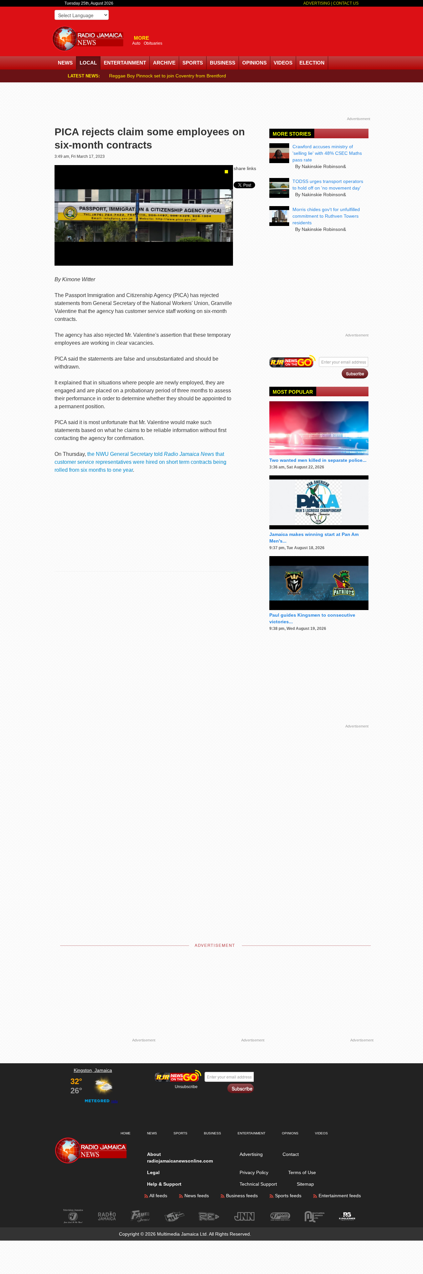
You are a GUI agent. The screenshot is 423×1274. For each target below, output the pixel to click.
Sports (192, 63)
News (65, 63)
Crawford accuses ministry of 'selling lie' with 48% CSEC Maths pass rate (327, 153)
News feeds (196, 1195)
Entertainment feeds (339, 1195)
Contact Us (346, 3)
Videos (283, 63)
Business (222, 63)
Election (312, 63)
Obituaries (153, 43)
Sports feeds (287, 1195)
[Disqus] (157, 668)
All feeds (157, 1195)
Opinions (254, 63)
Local (88, 63)
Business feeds (241, 1195)
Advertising (317, 3)
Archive (164, 63)
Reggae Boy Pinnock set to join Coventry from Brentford (167, 75)
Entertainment (125, 63)
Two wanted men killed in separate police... (317, 460)
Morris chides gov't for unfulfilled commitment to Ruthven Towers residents (326, 216)
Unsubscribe (186, 1086)
